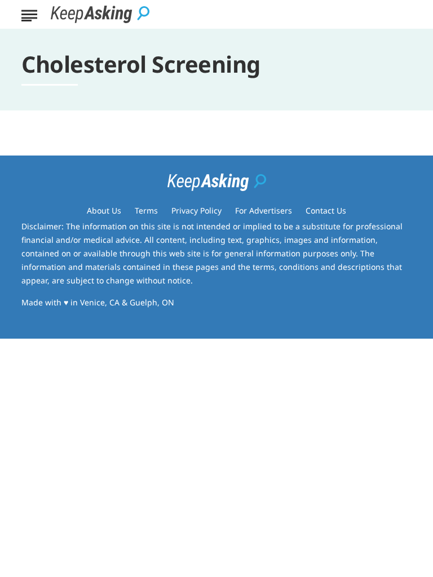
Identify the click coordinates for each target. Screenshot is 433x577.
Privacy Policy (196, 210)
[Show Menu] (29, 13)
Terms (146, 210)
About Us (104, 210)
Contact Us (326, 210)
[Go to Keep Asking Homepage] (100, 14)
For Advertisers (263, 210)
